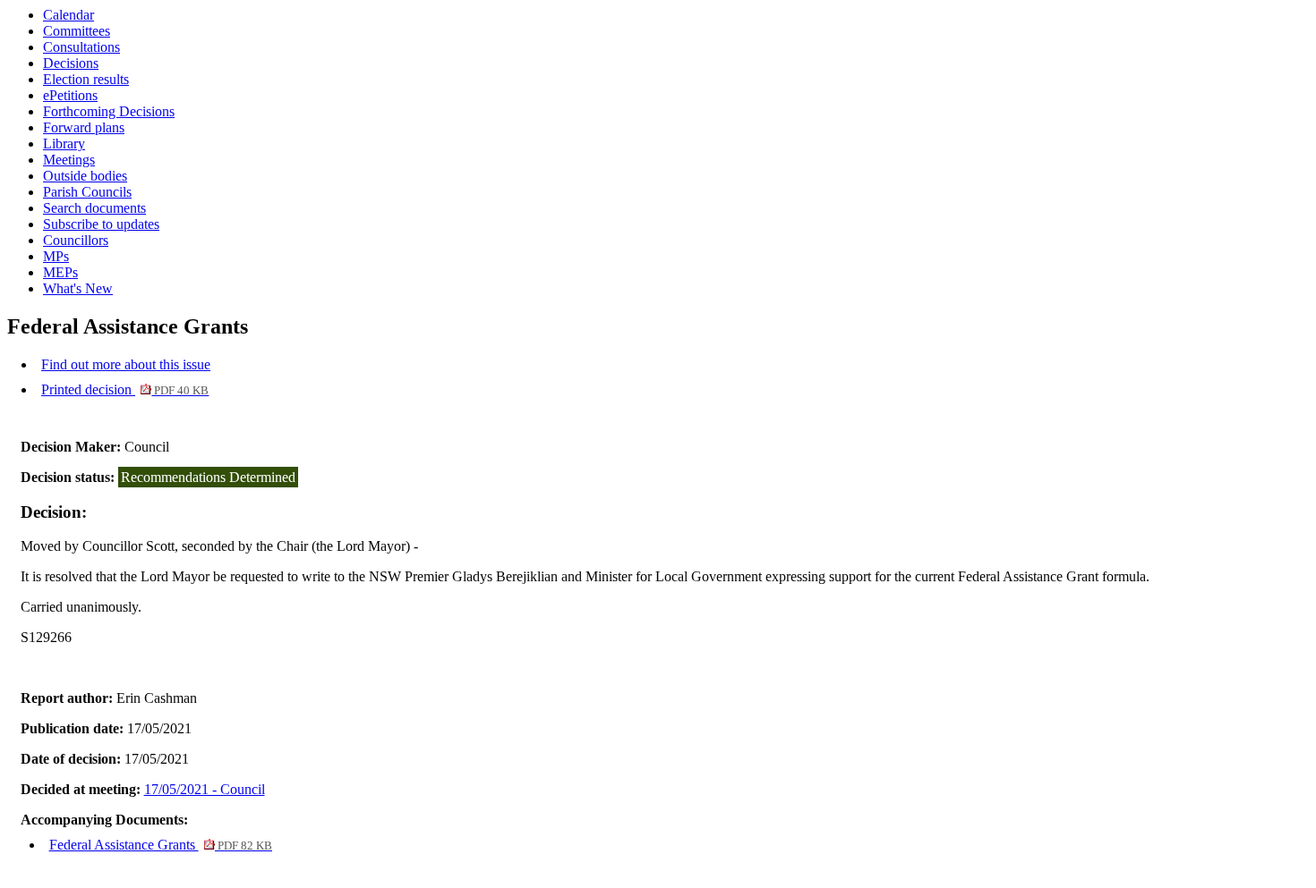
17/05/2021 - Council (204, 789)
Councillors (75, 240)
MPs (56, 256)
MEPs (60, 272)
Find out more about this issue (125, 364)
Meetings (69, 159)
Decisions (70, 63)
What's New (78, 288)
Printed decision (125, 389)
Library (64, 143)
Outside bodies (85, 175)
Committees (76, 30)
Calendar (68, 14)
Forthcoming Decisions (109, 111)
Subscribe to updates (101, 224)
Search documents (94, 208)
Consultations (81, 47)
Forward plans (83, 127)
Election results (86, 79)
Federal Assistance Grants (160, 844)
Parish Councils (87, 191)
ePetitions (70, 95)
